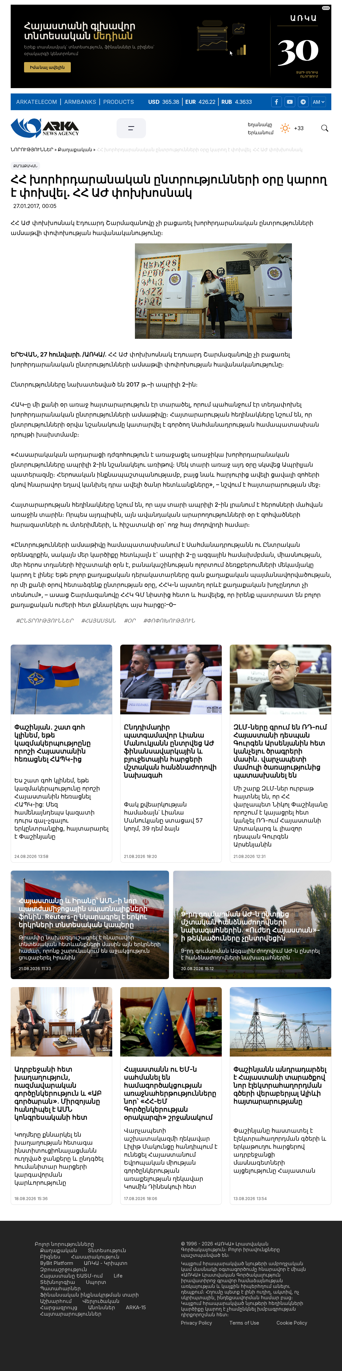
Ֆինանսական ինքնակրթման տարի (89, 1295)
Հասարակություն (95, 1256)
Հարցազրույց (58, 1307)
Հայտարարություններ (71, 1314)
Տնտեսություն (107, 1250)
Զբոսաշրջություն (63, 1269)
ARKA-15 (136, 1307)
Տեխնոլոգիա (57, 1282)
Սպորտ (96, 1282)
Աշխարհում (56, 1301)
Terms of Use (244, 1323)
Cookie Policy (292, 1323)
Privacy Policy (196, 1323)
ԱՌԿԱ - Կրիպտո (106, 1263)
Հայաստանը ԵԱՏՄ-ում (71, 1276)
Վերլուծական (101, 1301)
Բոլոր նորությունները (64, 1244)
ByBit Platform (56, 1263)
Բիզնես (50, 1256)
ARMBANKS (80, 101)
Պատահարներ (60, 1288)
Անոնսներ (101, 1307)
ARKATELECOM (36, 101)
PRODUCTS (118, 101)
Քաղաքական (25, 166)
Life (118, 1276)
